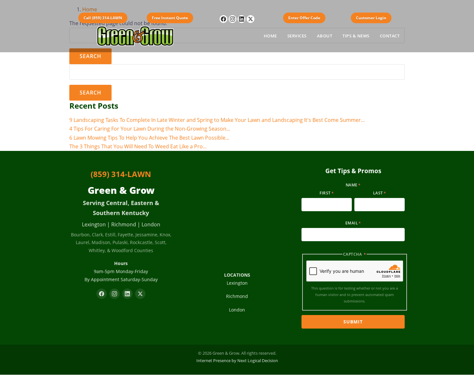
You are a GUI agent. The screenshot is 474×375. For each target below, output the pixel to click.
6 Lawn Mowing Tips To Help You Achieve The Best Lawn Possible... (149, 137)
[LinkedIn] (241, 19)
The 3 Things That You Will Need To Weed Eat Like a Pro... (138, 146)
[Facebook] (223, 19)
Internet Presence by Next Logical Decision (237, 360)
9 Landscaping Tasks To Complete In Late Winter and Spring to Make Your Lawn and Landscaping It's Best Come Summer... (217, 119)
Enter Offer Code (304, 18)
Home (270, 36)
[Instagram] (232, 19)
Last (378, 193)
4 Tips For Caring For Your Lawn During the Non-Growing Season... (149, 128)
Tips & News (356, 36)
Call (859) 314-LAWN (103, 18)
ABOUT (324, 36)
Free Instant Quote (170, 18)
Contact (390, 36)
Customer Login (371, 18)
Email (351, 223)
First (325, 193)
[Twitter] (250, 19)
